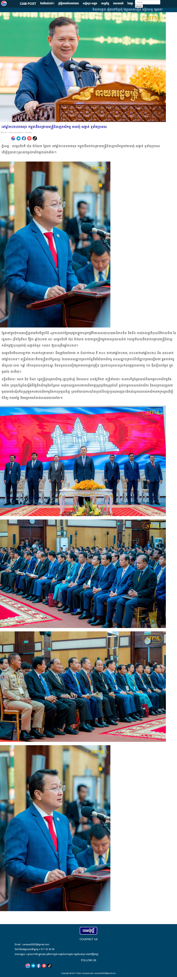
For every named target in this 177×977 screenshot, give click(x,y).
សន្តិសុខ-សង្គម (90, 3)
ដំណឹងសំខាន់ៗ (47, 3)
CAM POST (28, 3)
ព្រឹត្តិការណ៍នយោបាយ (68, 3)
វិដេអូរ (130, 3)
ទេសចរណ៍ (118, 3)
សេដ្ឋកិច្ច (105, 3)
